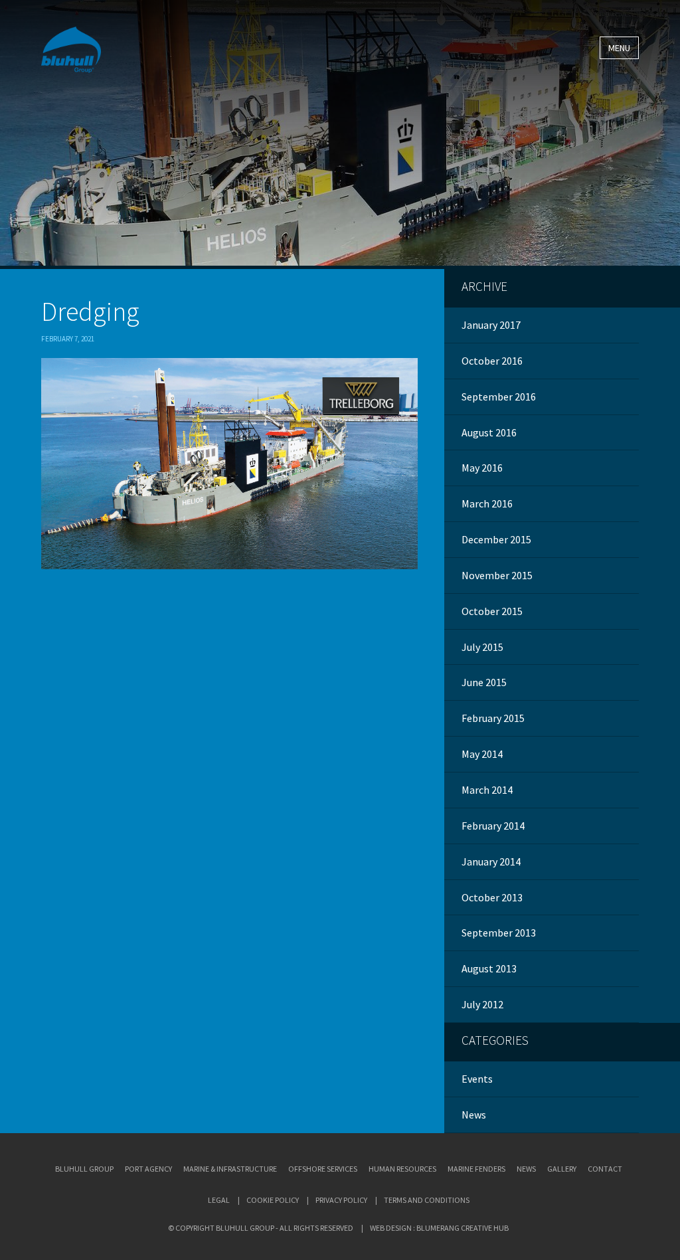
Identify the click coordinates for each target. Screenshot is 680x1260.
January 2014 (491, 861)
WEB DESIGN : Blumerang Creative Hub (439, 1228)
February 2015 (493, 718)
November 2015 (497, 575)
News (474, 1114)
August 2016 (489, 432)
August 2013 (489, 968)
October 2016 (492, 360)
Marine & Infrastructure (230, 1169)
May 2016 (482, 467)
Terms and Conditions (426, 1200)
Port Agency (148, 1169)
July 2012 (482, 1004)
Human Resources (402, 1169)
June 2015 (484, 682)
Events (477, 1078)
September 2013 (499, 932)
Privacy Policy (341, 1200)
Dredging (90, 311)
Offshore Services (322, 1169)
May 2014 (482, 754)
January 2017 (491, 324)
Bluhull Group (84, 1169)
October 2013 (492, 897)
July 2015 (482, 647)
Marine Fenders (476, 1169)
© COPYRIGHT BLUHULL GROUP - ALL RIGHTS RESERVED (260, 1228)
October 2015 (492, 611)
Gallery (561, 1169)
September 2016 (499, 396)
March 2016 (487, 503)
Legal (219, 1200)
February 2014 (493, 825)
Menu (619, 48)
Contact (605, 1169)
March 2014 (487, 789)
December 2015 (496, 539)
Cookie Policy (272, 1200)
